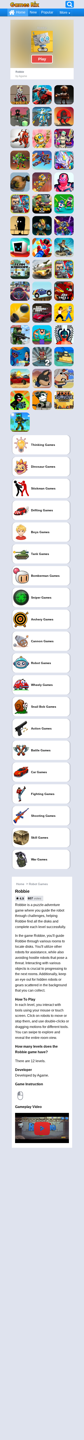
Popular (47, 12)
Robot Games (38, 884)
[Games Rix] (24, 4)
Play (42, 59)
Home (20, 12)
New (33, 12)
